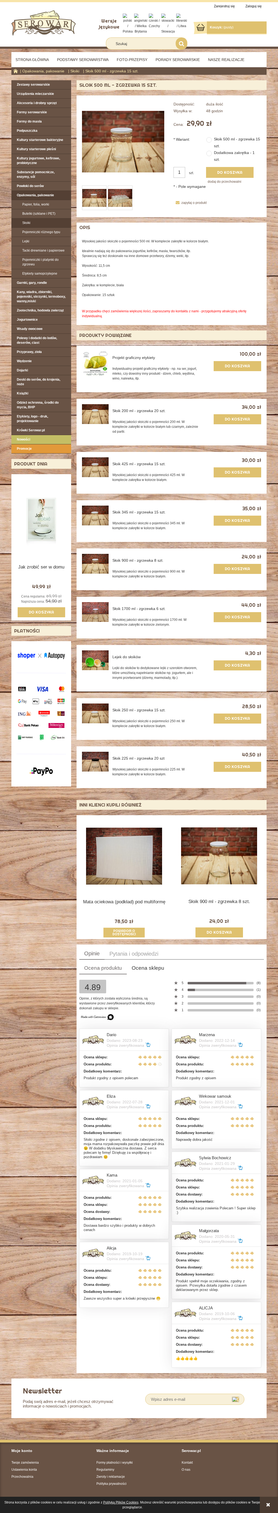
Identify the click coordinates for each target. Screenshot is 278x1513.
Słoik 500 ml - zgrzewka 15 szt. (237, 142)
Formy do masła (29, 121)
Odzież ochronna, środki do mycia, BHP (38, 405)
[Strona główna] (43, 22)
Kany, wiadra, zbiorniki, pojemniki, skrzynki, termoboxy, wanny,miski (41, 296)
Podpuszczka (27, 131)
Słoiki (26, 223)
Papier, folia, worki (35, 204)
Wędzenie (24, 361)
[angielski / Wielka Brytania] (140, 23)
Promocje (24, 449)
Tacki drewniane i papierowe (43, 250)
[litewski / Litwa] (181, 21)
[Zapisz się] (235, 1399)
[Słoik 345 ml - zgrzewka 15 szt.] (95, 515)
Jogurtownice (27, 320)
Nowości (23, 439)
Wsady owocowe (30, 329)
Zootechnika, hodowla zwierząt (40, 310)
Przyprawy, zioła (29, 352)
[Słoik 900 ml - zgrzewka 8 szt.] (95, 564)
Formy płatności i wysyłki (114, 1462)
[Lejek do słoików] (95, 660)
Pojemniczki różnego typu (41, 232)
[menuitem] (32, 59)
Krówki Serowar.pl (31, 430)
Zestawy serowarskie (33, 84)
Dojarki (22, 370)
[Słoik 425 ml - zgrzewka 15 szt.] (95, 467)
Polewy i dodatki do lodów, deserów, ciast (37, 340)
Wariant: (181, 139)
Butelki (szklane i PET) (38, 214)
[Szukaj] (181, 43)
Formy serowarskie (32, 112)
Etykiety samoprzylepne (39, 273)
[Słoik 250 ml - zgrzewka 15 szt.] (95, 713)
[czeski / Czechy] (154, 21)
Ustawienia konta (24, 1470)
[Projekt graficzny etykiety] (95, 364)
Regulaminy (105, 1470)
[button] (189, 203)
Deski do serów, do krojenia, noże (38, 382)
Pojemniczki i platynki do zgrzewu (40, 262)
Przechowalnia (22, 1477)
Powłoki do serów (30, 186)
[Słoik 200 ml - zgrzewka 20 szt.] (95, 414)
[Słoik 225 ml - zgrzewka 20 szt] (95, 762)
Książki (22, 393)
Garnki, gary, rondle (32, 283)
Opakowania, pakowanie (35, 195)
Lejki (25, 241)
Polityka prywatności (111, 1484)
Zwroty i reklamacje (110, 1477)
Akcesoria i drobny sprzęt (37, 103)
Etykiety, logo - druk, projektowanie (32, 419)
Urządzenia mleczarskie (35, 94)
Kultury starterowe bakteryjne (40, 140)
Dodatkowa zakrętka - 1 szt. (234, 156)
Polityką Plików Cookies (120, 1502)
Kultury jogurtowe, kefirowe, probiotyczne (38, 160)
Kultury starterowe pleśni (36, 149)
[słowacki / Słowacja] (168, 23)
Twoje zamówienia (25, 1462)
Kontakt (187, 1462)
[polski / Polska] (128, 23)
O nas (186, 1470)
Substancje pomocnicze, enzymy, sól (36, 174)
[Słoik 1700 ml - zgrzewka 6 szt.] (95, 612)
